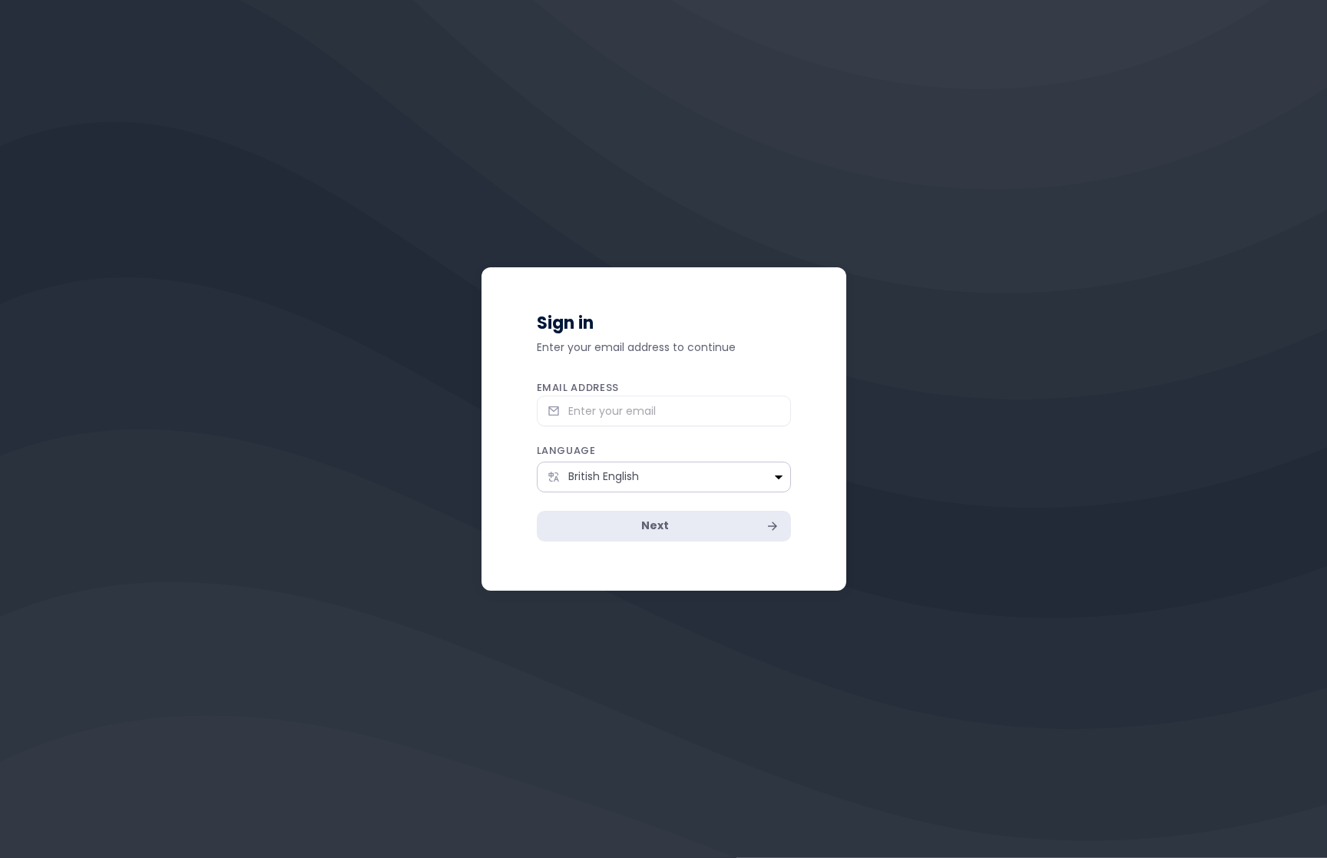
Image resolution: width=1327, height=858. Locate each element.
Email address (578, 387)
